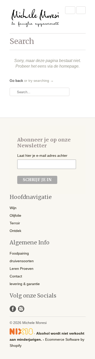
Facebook (13, 309)
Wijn (13, 208)
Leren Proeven (21, 269)
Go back (16, 81)
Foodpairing (19, 253)
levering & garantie (25, 284)
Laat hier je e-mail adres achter (42, 155)
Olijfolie (15, 215)
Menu (70, 10)
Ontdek (15, 231)
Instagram (21, 309)
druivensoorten (22, 261)
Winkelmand (81, 10)
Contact (16, 276)
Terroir (15, 223)
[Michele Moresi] (35, 16)
